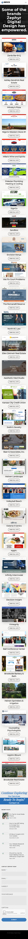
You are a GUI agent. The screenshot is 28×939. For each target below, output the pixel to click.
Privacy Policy (12, 936)
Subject (5, 886)
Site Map (18, 936)
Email (4, 878)
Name (4, 870)
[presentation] (14, 912)
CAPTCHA (5, 907)
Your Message (7, 894)
